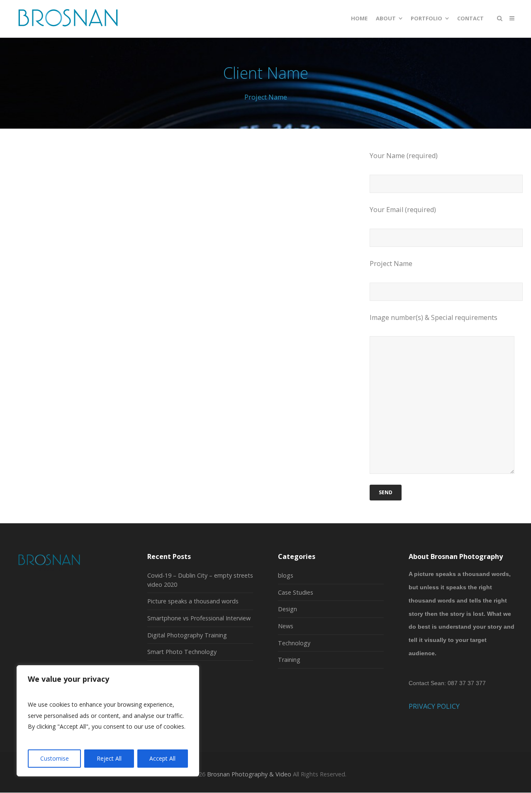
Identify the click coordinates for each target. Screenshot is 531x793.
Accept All (162, 758)
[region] (108, 720)
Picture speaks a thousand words (193, 601)
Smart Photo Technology (182, 652)
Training (289, 660)
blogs (285, 575)
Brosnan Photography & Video (249, 774)
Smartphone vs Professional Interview (199, 618)
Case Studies (295, 592)
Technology (294, 643)
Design (287, 609)
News (285, 626)
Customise (54, 758)
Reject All (109, 758)
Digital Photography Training (187, 635)
